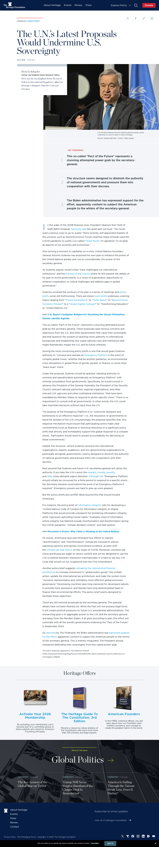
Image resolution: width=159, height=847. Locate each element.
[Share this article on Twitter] (128, 19)
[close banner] (155, 844)
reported (51, 632)
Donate (149, 5)
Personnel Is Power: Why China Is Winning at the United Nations (83, 531)
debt (49, 476)
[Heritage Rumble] (148, 836)
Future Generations (76, 300)
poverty (110, 472)
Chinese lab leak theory (59, 550)
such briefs (101, 296)
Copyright (41, 837)
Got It (110, 844)
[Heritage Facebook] (132, 836)
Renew (78, 5)
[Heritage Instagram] (138, 836)
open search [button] (135, 5)
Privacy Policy (10, 837)
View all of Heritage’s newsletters (111, 820)
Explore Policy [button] (119, 5)
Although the (96, 476)
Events (67, 5)
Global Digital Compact (83, 304)
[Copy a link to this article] (144, 18)
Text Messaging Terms (26, 837)
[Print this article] (152, 18)
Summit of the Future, (78, 273)
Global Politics (34, 21)
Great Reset (92, 241)
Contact (14, 826)
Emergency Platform (95, 355)
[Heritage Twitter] (122, 836)
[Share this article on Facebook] (136, 18)
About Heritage (52, 5)
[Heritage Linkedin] (143, 836)
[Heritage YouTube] (153, 836)
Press (89, 5)
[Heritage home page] (6, 810)
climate (101, 472)
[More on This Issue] (110, 758)
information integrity (89, 505)
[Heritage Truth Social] (127, 836)
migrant (92, 472)
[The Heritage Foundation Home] (14, 5)
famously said (78, 229)
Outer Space (100, 300)
